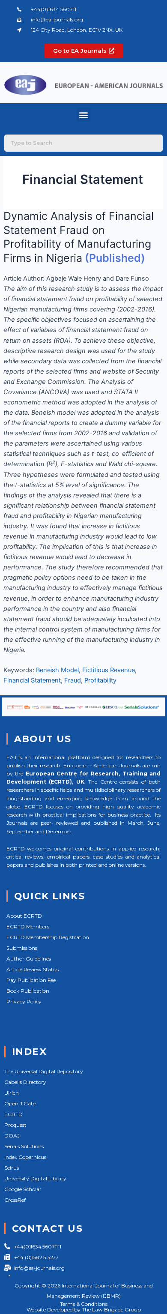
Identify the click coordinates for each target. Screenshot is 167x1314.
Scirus (11, 1167)
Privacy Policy (24, 1001)
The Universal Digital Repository (43, 1071)
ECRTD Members (27, 926)
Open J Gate (20, 1103)
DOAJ (12, 1135)
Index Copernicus (25, 1157)
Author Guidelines (28, 958)
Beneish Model (57, 670)
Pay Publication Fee (31, 980)
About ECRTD (24, 916)
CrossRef (15, 1200)
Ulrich (11, 1093)
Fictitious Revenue (108, 670)
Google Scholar (23, 1189)
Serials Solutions (24, 1146)
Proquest (15, 1125)
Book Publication (27, 991)
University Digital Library (35, 1178)
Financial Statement (32, 680)
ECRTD (13, 1114)
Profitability (100, 680)
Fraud (72, 680)
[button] (84, 115)
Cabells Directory (25, 1082)
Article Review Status (32, 969)
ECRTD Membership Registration (47, 937)
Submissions (21, 948)
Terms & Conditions (83, 1304)
